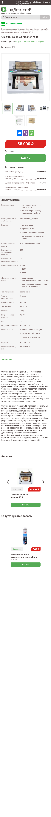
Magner (18, 41)
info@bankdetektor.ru (41, 2)
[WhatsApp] (31, 133)
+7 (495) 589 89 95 (22, 3)
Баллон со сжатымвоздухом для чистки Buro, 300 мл (24, 557)
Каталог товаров (3, 24)
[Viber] (25, 133)
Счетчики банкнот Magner (33, 41)
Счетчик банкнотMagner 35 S (19, 496)
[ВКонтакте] (19, 133)
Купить (25, 158)
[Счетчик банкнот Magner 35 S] (26, 473)
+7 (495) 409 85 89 (22, 2)
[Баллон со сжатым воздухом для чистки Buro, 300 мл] (26, 532)
